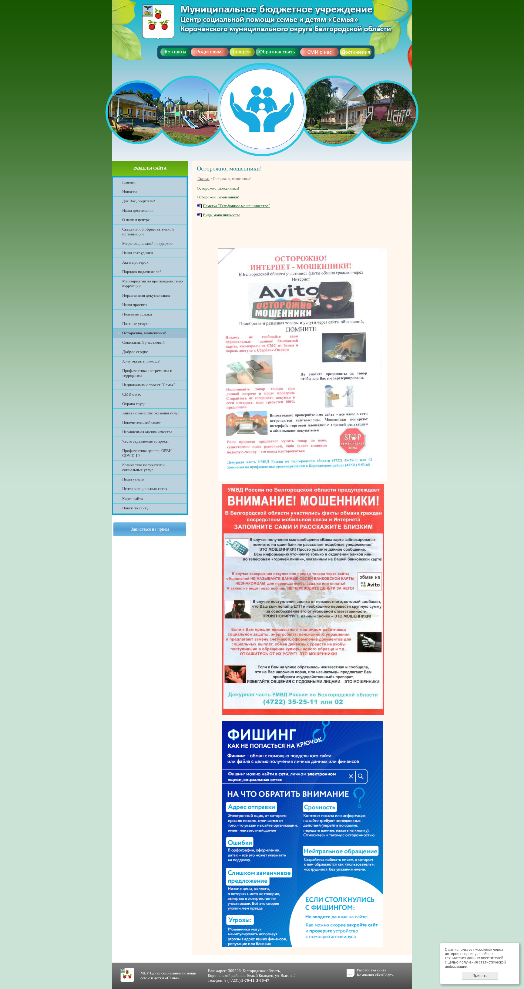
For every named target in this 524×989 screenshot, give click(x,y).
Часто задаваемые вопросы (145, 441)
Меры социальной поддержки (147, 243)
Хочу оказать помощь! (141, 361)
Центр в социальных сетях (144, 488)
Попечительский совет (141, 422)
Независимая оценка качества (147, 432)
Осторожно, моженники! (218, 188)
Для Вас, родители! (138, 201)
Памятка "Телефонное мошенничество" (236, 206)
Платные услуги (135, 323)
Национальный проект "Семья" (148, 385)
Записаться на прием (150, 529)
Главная (129, 182)
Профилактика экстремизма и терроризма (147, 373)
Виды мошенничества (221, 215)
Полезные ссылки (137, 314)
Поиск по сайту (135, 508)
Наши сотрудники (137, 253)
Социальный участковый (143, 342)
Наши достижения (137, 210)
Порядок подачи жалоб (142, 271)
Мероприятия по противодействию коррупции (152, 283)
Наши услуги (133, 479)
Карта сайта (132, 498)
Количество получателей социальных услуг (143, 467)
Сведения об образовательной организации (148, 231)
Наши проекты (134, 304)
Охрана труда (134, 403)
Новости (129, 191)
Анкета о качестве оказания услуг (150, 413)
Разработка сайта (371, 970)
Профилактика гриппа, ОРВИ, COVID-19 (147, 453)
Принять (479, 976)
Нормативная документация (146, 295)
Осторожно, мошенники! (218, 197)
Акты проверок (135, 262)
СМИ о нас (131, 394)
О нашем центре (136, 220)
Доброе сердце (135, 351)
